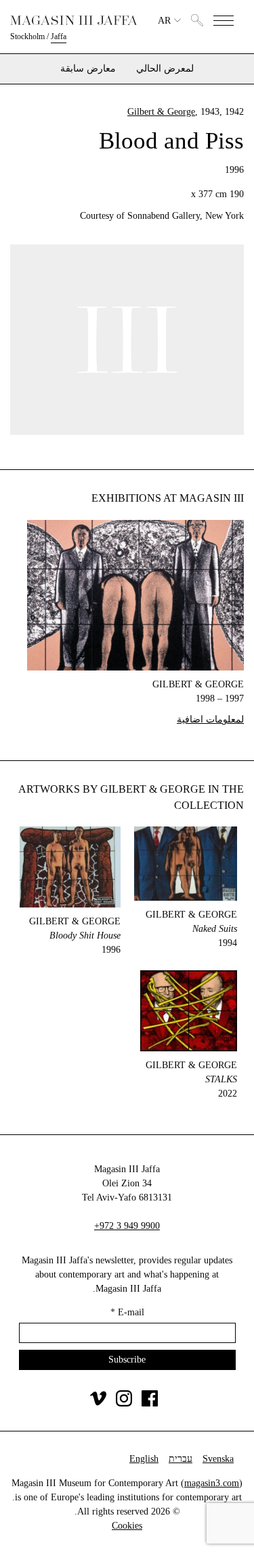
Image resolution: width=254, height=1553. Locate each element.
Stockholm (27, 36)
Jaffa (58, 36)
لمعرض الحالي (165, 69)
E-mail (127, 1312)
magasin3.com (211, 1483)
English (143, 1459)
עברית (180, 1459)
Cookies (127, 1526)
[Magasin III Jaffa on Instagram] (124, 1403)
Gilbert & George (161, 112)
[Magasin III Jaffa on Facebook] (150, 1403)
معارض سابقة (88, 69)
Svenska (218, 1459)
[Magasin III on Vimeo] (98, 1403)
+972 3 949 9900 (127, 1226)
